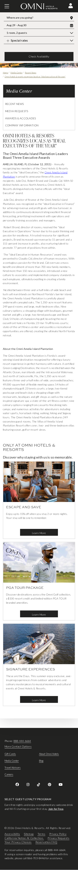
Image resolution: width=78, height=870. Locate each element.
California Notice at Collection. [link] (24, 838)
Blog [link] (41, 760)
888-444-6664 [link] (22, 741)
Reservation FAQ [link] (46, 842)
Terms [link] (41, 833)
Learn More (39, 533)
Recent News (30, 72)
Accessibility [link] (12, 833)
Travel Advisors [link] (13, 767)
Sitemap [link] (29, 833)
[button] (70, 5)
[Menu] (7, 6)
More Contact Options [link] (18, 746)
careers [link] (9, 774)
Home (5, 72)
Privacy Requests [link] (58, 838)
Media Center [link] (12, 760)
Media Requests (16, 111)
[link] (17, 784)
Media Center (16, 72)
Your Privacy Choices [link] (18, 842)
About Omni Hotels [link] (49, 753)
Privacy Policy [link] (58, 833)
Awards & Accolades (20, 118)
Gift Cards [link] (10, 753)
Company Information (22, 125)
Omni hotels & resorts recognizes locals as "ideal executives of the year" (35, 76)
